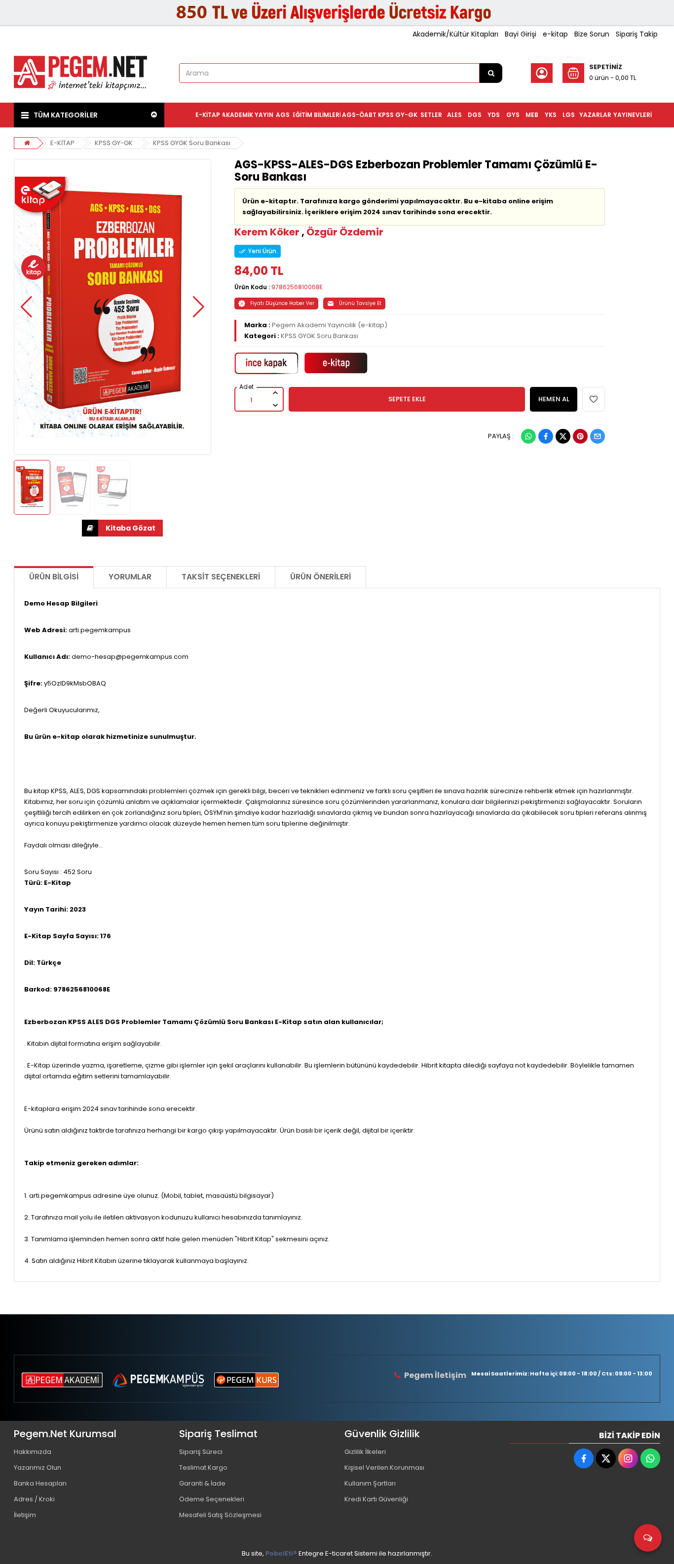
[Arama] (491, 73)
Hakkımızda (32, 1451)
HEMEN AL (553, 399)
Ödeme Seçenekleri (211, 1499)
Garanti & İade (202, 1483)
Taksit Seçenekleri (221, 576)
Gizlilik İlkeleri (365, 1451)
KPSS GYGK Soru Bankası (191, 143)
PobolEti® (281, 1553)
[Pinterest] (580, 436)
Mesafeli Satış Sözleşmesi (220, 1515)
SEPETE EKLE (407, 399)
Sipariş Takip (637, 34)
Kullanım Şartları (370, 1483)
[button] (26, 307)
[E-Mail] (597, 436)
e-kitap (555, 34)
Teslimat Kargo (203, 1467)
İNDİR (122, 528)
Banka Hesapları (40, 1483)
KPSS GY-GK (114, 143)
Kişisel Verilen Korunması (384, 1467)
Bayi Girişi (520, 34)
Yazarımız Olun (37, 1467)
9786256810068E (297, 287)
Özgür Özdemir (344, 232)
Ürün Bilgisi (53, 576)
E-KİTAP (62, 143)
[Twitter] (563, 436)
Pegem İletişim (435, 1375)
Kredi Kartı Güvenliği (376, 1499)
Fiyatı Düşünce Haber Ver (282, 303)
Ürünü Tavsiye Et (360, 303)
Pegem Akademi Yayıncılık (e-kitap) (329, 325)
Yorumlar (130, 576)
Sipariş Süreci (201, 1451)
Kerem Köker (267, 232)
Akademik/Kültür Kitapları (455, 34)
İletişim (25, 1515)
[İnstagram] (628, 1458)
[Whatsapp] (528, 436)
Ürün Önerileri (320, 576)
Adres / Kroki (34, 1499)
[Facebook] (545, 436)
